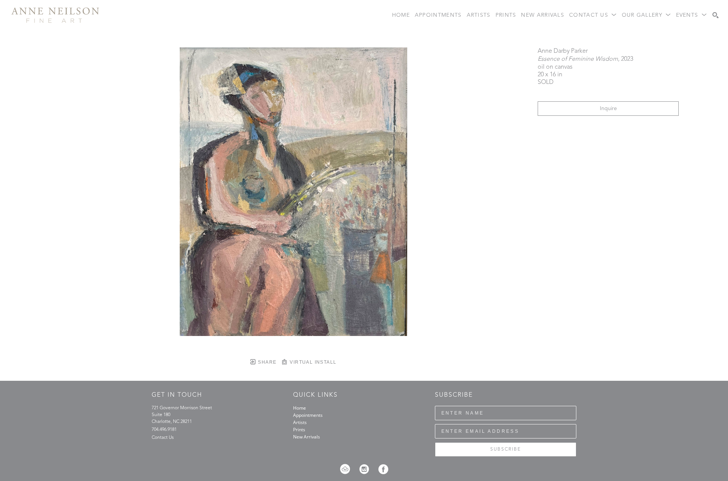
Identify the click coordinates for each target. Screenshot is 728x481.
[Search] (715, 15)
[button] (593, 15)
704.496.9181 (164, 429)
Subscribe (505, 449)
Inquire (608, 108)
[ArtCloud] (347, 469)
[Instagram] (366, 469)
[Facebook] (383, 469)
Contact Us (163, 437)
